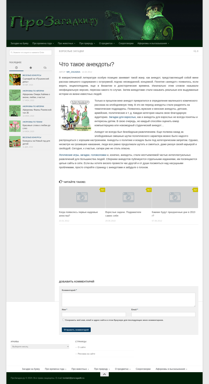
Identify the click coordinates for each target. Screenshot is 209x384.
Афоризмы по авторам (33, 91)
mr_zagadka (73, 72)
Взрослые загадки (71, 51)
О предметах (106, 43)
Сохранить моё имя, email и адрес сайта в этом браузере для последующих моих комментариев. (114, 320)
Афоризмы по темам (32, 122)
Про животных (65, 43)
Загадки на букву (19, 43)
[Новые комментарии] (45, 68)
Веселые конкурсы (32, 75)
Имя (64, 309)
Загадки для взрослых (122, 117)
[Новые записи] (16, 68)
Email (134, 309)
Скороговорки (126, 43)
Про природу (86, 43)
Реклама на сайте (86, 354)
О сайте (82, 347)
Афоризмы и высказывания (152, 43)
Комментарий (69, 290)
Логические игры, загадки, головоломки (82, 155)
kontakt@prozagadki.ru (73, 378)
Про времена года (42, 43)
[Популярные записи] (30, 68)
